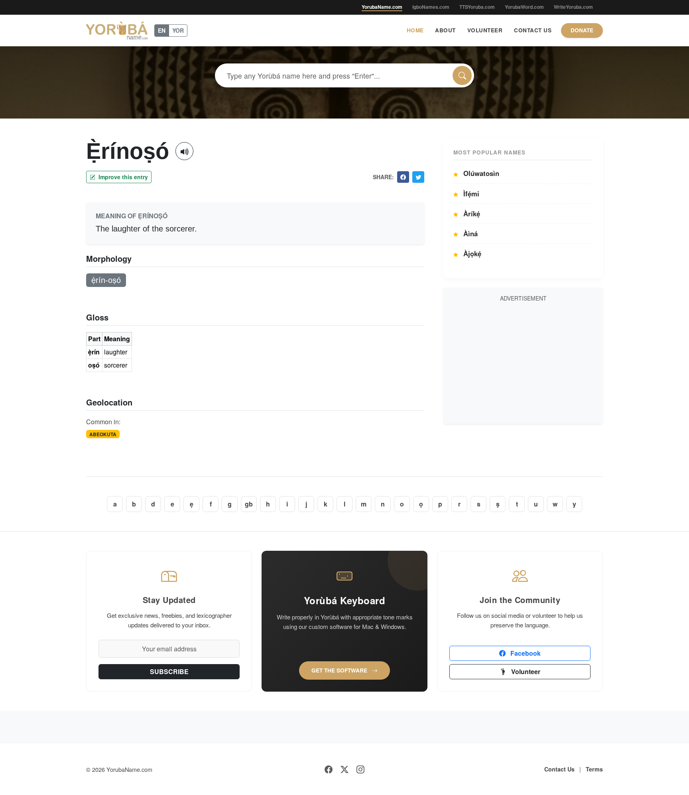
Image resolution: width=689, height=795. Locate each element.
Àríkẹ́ (470, 213)
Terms (594, 769)
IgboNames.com (430, 6)
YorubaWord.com (524, 6)
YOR (178, 30)
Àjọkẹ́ (471, 253)
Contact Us (532, 30)
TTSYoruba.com (477, 6)
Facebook (525, 653)
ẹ (191, 503)
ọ (421, 503)
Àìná (469, 233)
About (445, 30)
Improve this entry (122, 177)
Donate (582, 30)
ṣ (498, 503)
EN (161, 30)
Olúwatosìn (480, 173)
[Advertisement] (523, 361)
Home (415, 30)
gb (249, 503)
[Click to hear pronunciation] (184, 151)
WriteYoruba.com (573, 6)
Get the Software (340, 670)
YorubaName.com (382, 6)
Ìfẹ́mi (470, 193)
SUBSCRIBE (169, 671)
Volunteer (485, 30)
